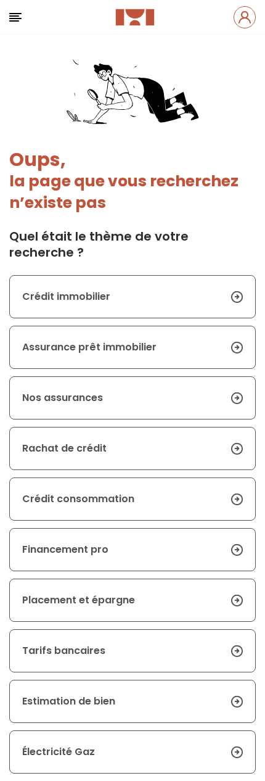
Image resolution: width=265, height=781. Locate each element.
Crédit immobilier (66, 296)
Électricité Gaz (58, 752)
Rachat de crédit (64, 448)
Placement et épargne (78, 600)
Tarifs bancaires (63, 650)
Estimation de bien (68, 701)
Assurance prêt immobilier (89, 347)
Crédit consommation (78, 499)
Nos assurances (62, 397)
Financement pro (65, 549)
